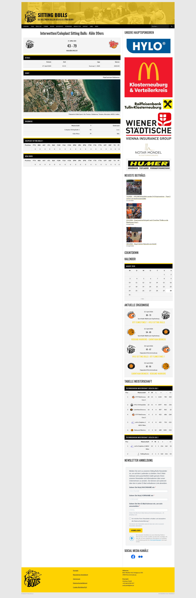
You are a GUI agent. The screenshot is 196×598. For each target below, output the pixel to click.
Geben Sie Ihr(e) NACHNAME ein (142, 487)
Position (28, 145)
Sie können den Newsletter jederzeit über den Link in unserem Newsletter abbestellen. (146, 525)
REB (39, 145)
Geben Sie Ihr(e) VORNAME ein (141, 495)
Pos (127, 392)
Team (32, 26)
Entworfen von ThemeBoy (167, 593)
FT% (99, 145)
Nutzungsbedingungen (155, 540)
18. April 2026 (148, 346)
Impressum (76, 579)
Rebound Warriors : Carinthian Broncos (148, 339)
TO (115, 145)
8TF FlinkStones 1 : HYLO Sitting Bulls (148, 322)
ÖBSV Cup (38, 26)
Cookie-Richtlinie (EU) (80, 587)
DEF (110, 145)
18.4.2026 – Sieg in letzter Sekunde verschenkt (141, 244)
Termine (45, 26)
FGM (58, 145)
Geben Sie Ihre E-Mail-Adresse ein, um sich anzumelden (145, 505)
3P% (84, 145)
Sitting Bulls (52, 14)
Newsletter (77, 26)
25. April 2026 (148, 312)
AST (44, 145)
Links (91, 26)
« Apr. (142, 299)
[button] (72, 94)
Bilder (52, 26)
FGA (64, 145)
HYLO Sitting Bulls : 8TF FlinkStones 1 (148, 356)
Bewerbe (26, 26)
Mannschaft (142, 392)
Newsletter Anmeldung (80, 575)
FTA (95, 145)
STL (49, 145)
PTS (34, 145)
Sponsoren (68, 26)
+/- (171, 392)
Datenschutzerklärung (80, 583)
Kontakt (85, 26)
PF (118, 145)
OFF (105, 145)
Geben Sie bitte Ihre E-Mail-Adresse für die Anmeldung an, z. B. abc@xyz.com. (146, 514)
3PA (79, 145)
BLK (53, 145)
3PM (74, 145)
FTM (89, 145)
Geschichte (59, 26)
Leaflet (70, 111)
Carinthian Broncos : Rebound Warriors (148, 373)
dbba (96, 26)
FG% (69, 145)
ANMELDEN (136, 530)
